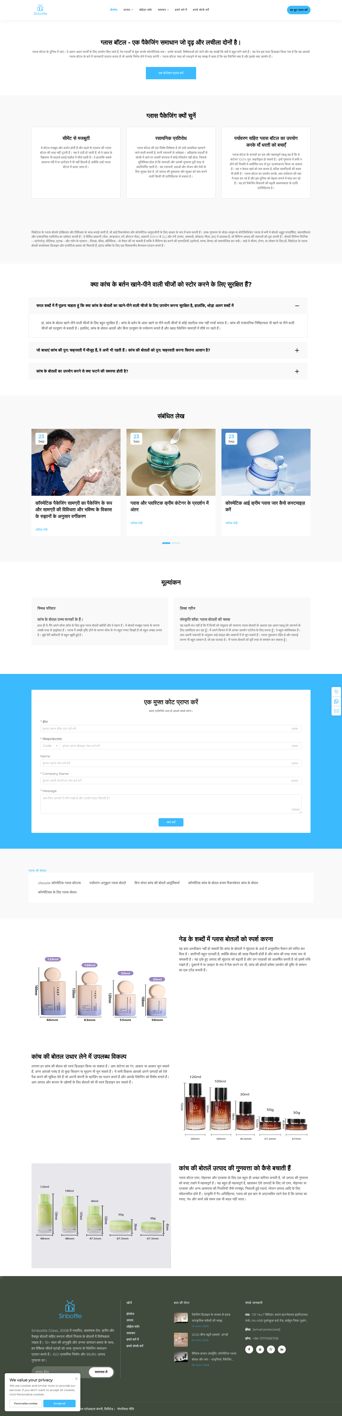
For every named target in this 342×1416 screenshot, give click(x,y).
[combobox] (50, 745)
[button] (166, 543)
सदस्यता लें (101, 1372)
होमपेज (114, 9)
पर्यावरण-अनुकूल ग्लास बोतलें (107, 883)
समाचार (162, 9)
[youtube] (260, 1349)
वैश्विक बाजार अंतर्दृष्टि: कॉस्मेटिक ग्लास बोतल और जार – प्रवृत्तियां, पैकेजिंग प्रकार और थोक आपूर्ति (214, 1357)
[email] (336, 711)
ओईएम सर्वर (145, 9)
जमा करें (171, 822)
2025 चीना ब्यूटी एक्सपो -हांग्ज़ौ (210, 1335)
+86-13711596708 (265, 1338)
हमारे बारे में (181, 9)
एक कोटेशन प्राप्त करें (171, 73)
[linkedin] (282, 1349)
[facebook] (249, 1349)
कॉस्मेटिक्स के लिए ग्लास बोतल (57, 892)
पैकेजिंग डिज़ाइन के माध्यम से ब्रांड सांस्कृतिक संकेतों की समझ (211, 1317)
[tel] (336, 692)
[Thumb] (183, 1317)
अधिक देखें (41, 529)
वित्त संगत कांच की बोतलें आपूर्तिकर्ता (157, 883)
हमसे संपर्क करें (201, 9)
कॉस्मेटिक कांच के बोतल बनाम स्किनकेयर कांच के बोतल (223, 883)
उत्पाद (127, 9)
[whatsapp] (336, 701)
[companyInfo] (41, 10)
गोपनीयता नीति (125, 1409)
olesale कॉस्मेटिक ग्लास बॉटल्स (59, 883)
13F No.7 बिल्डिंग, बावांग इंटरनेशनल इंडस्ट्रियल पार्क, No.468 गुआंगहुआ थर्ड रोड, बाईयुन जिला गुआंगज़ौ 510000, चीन (277, 1320)
